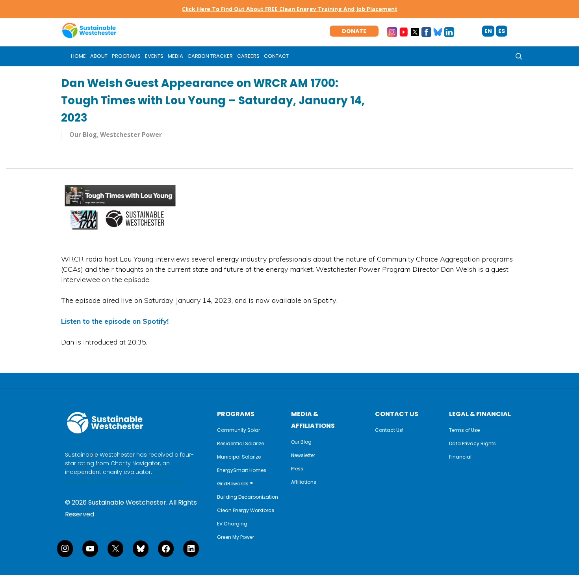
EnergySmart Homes (241, 470)
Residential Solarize (240, 443)
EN (488, 31)
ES (501, 31)
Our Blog (301, 442)
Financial (460, 457)
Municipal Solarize (239, 457)
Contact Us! (389, 430)
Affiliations (303, 482)
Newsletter (303, 455)
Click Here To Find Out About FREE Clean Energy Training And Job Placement (289, 9)
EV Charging (232, 524)
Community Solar (238, 430)
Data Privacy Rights (472, 443)
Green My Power (235, 537)
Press (297, 469)
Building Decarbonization (247, 497)
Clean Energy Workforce (245, 510)
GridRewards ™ (235, 484)
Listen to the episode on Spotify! (115, 321)
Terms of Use (464, 430)
